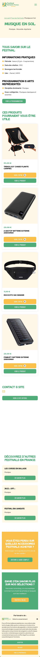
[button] (37, 619)
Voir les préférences (20, 653)
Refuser (20, 647)
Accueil (7, 18)
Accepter (20, 642)
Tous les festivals (17, 18)
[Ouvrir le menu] (35, 5)
